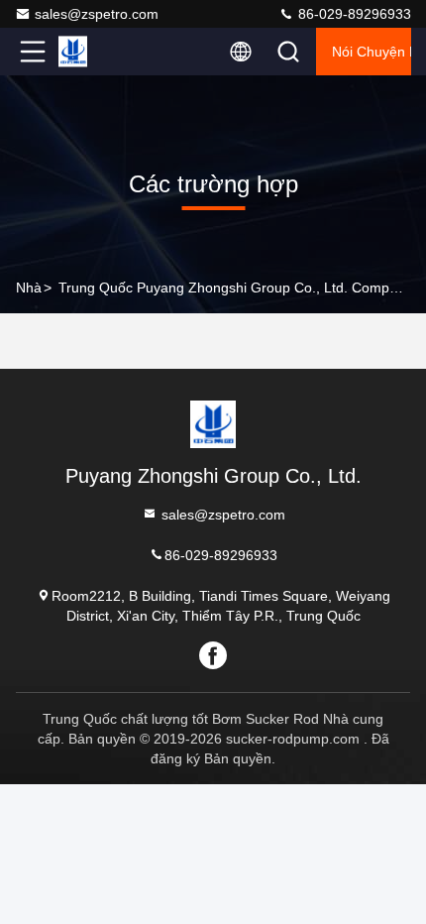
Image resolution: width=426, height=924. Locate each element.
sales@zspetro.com (97, 14)
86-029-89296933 (352, 14)
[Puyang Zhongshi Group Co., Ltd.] (98, 51)
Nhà (29, 287)
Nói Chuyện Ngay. (371, 51)
